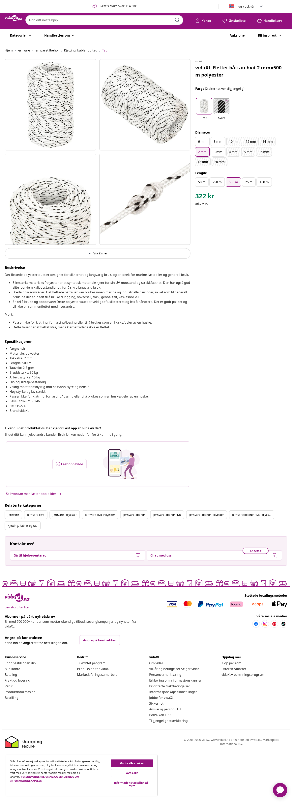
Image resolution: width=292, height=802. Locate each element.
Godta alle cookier (132, 763)
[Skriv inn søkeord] (177, 20)
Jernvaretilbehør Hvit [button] (167, 515)
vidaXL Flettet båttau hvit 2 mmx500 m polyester (238, 71)
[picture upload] (121, 464)
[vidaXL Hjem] (13, 18)
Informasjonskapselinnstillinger (173, 692)
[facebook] (256, 624)
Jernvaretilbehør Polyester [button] (206, 515)
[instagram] (265, 624)
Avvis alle (132, 773)
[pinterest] (274, 624)
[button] (114, 6)
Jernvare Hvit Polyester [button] (100, 515)
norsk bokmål (245, 6)
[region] (81, 775)
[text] (205, 197)
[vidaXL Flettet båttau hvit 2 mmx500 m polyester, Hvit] (50, 104)
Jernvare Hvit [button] (35, 515)
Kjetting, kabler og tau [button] (23, 526)
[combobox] (104, 20)
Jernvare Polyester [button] (65, 515)
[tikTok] (283, 624)
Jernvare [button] (13, 515)
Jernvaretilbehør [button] (134, 515)
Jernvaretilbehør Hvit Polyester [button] (252, 515)
